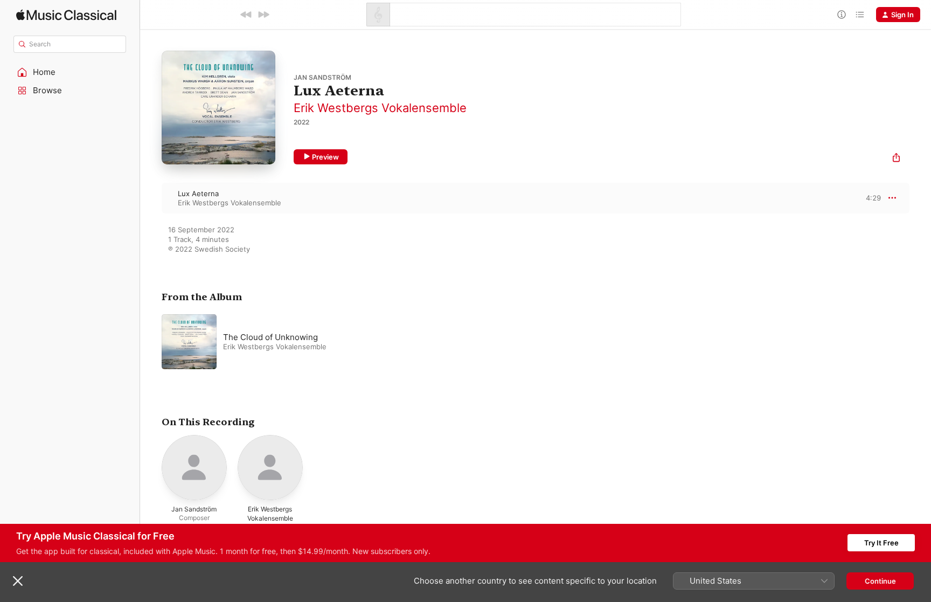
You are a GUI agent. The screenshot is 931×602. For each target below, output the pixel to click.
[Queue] (860, 14)
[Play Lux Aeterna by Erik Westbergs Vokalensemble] (151, 197)
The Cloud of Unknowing (270, 337)
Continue (880, 581)
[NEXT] (263, 14)
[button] (70, 72)
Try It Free (881, 542)
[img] (66, 15)
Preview (325, 157)
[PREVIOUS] (246, 14)
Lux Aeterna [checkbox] (198, 193)
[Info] (841, 14)
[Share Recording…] (896, 159)
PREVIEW (869, 198)
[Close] (18, 581)
